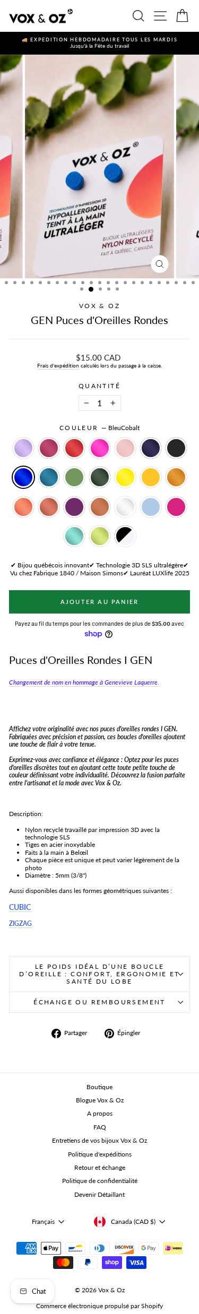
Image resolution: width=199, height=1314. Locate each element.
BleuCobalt (23, 477)
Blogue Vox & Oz (100, 1100)
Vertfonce (99, 477)
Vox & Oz (99, 306)
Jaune (125, 477)
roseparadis (48, 448)
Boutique (99, 1087)
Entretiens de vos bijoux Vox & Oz (99, 1140)
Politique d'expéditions (100, 1154)
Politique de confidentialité (99, 1181)
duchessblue (150, 507)
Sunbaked (48, 507)
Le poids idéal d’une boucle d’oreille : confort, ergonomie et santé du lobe (99, 973)
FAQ (99, 1127)
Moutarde (176, 477)
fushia (176, 507)
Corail (23, 507)
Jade (74, 477)
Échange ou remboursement (99, 1002)
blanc (125, 507)
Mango (150, 477)
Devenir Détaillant (99, 1194)
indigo (150, 448)
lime (99, 536)
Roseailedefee (125, 448)
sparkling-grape (74, 507)
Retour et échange (99, 1167)
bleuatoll (74, 536)
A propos (100, 1113)
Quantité (99, 386)
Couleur (99, 428)
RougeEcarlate (74, 448)
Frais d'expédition (58, 365)
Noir (176, 448)
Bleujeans (48, 477)
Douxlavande (23, 448)
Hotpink (99, 448)
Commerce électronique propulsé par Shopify (99, 1306)
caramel (99, 507)
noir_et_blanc (125, 536)
